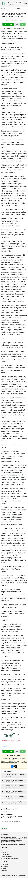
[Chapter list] (11, 24)
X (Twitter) (5, 866)
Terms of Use (4, 852)
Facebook (5, 864)
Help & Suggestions (6, 856)
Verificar (4, 746)
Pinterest (4, 868)
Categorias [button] (10, 4)
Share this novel (15, 755)
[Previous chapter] (5, 24)
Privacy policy (5, 854)
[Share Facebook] (12, 766)
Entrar (25, 3)
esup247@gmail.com (12, 858)
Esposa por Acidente (15, 8)
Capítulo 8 (5, 10)
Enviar (5, 828)
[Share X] (15, 766)
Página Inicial (10, 2)
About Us (3, 850)
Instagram (5, 870)
